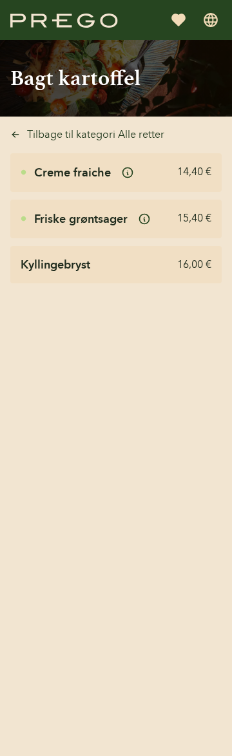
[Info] (128, 173)
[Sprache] (211, 20)
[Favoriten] (178, 20)
